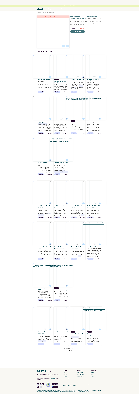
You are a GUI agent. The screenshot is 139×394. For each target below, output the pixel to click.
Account (100, 8)
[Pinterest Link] (38, 387)
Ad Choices (91, 384)
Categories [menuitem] (50, 9)
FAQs (64, 372)
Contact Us (65, 374)
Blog (92, 374)
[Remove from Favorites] (63, 46)
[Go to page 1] (77, 77)
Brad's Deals (39, 12)
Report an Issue (69, 350)
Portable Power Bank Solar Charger (79, 18)
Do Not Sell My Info (66, 378)
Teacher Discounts (80, 376)
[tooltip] (63, 46)
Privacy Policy (85, 384)
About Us (93, 372)
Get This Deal (77, 31)
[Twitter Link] (40, 384)
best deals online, (53, 378)
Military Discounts (80, 374)
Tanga (91, 18)
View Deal (41, 91)
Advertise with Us (94, 378)
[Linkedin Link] (40, 387)
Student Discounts (80, 378)
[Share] (67, 46)
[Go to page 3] (45, 329)
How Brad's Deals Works (95, 380)
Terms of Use (80, 384)
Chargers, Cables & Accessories (48, 12)
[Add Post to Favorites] (67, 119)
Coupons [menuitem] (63, 9)
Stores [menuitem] (57, 9)
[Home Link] (42, 9)
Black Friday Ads (80, 372)
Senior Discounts (80, 380)
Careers (92, 376)
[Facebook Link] (38, 384)
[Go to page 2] (94, 77)
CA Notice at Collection (72, 385)
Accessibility (65, 376)
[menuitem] (71, 9)
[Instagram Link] (43, 384)
